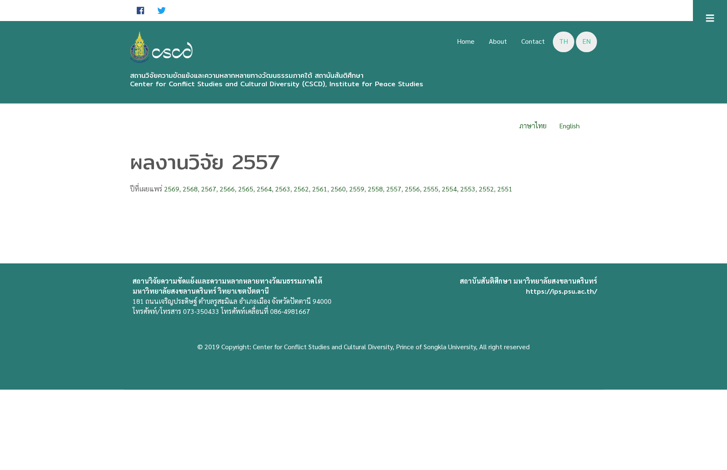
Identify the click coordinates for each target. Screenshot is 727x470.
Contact (533, 41)
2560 (338, 188)
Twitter (161, 10)
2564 (264, 188)
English (569, 125)
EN (586, 41)
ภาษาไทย (533, 125)
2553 (467, 188)
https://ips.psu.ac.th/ (561, 291)
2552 (486, 188)
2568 (190, 188)
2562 (301, 188)
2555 (430, 188)
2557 (393, 188)
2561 (319, 188)
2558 (375, 188)
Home (466, 41)
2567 (208, 188)
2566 (227, 188)
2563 (282, 188)
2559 (356, 188)
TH (563, 41)
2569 (171, 188)
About (498, 41)
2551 (504, 188)
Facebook (140, 10)
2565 (245, 188)
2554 (449, 188)
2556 (412, 188)
